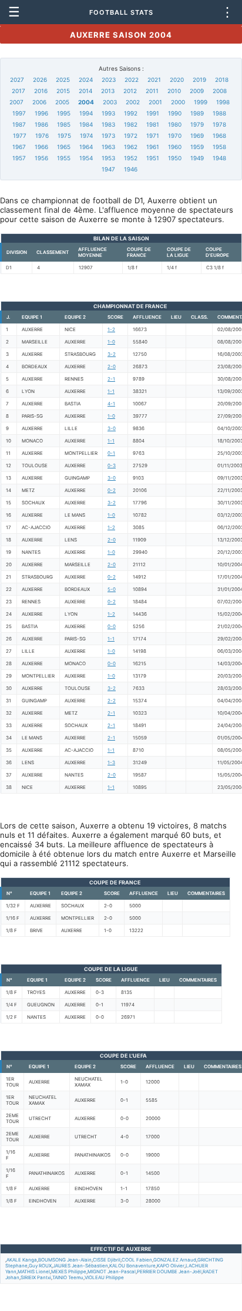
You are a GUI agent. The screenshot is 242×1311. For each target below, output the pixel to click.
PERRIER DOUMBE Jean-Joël (169, 1271)
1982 (130, 124)
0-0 (111, 626)
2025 (63, 79)
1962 (130, 146)
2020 (177, 79)
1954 (86, 157)
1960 (175, 146)
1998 (223, 101)
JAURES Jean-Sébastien (80, 1266)
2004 (86, 101)
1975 (64, 135)
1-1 (111, 391)
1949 (197, 157)
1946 (130, 169)
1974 (86, 135)
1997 (19, 113)
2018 (221, 79)
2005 (62, 101)
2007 (16, 101)
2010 (174, 90)
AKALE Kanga (21, 1260)
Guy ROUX (40, 1266)
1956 (41, 157)
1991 (152, 113)
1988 (219, 113)
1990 (175, 113)
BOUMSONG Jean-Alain (65, 1260)
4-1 (111, 404)
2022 (132, 79)
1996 (41, 113)
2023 (109, 79)
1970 (175, 135)
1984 (86, 124)
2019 (199, 79)
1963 (108, 146)
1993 (108, 113)
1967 (19, 146)
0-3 (111, 465)
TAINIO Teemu (67, 1277)
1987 (19, 124)
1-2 (111, 329)
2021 (154, 79)
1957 (19, 157)
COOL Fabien (137, 1260)
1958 (219, 146)
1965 (63, 146)
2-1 (111, 379)
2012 (130, 90)
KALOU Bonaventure (132, 1266)
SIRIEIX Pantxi (36, 1277)
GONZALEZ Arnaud (174, 1260)
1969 (197, 135)
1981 (152, 124)
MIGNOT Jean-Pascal (112, 1271)
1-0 (111, 342)
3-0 (111, 428)
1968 (219, 135)
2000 (178, 101)
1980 (175, 124)
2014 (85, 90)
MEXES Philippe (68, 1271)
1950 (175, 157)
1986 (41, 124)
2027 (17, 79)
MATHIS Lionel (34, 1271)
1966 (41, 146)
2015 (63, 90)
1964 (86, 146)
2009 (197, 90)
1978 (219, 124)
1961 (152, 146)
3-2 (111, 354)
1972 (130, 135)
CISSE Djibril (106, 1260)
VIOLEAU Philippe (104, 1277)
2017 (18, 90)
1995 (63, 113)
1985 (63, 124)
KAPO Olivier (170, 1266)
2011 (152, 90)
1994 (86, 113)
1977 (19, 135)
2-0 (111, 366)
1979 (197, 124)
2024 (86, 79)
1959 (197, 146)
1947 (108, 169)
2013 (108, 90)
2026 (40, 79)
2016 (41, 90)
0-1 (111, 453)
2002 (133, 101)
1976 (42, 135)
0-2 (111, 490)
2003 (110, 101)
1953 (108, 157)
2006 (39, 101)
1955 (63, 157)
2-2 (111, 701)
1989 (197, 113)
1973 (108, 135)
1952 (130, 157)
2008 (220, 90)
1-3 (111, 762)
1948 (219, 157)
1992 (130, 113)
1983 (108, 124)
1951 (152, 157)
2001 (155, 101)
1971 (152, 135)
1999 (200, 101)
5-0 (111, 589)
